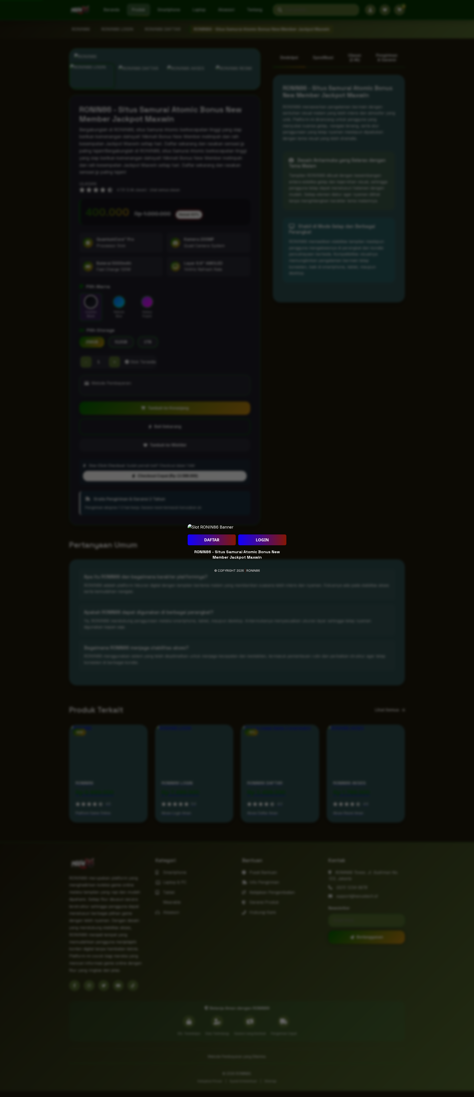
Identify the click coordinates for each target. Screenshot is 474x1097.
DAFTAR (211, 540)
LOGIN (262, 540)
